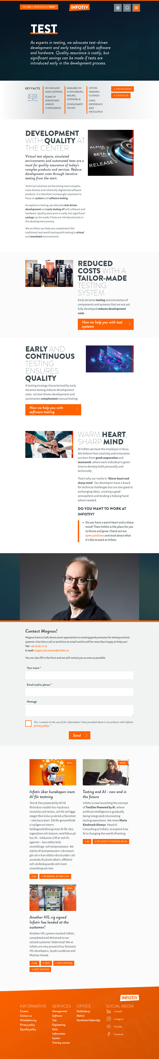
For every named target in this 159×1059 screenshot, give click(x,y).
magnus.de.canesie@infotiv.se (51, 650)
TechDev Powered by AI (112, 841)
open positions (94, 535)
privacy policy (41, 725)
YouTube (118, 1026)
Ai (35, 876)
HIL (35, 963)
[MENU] (136, 8)
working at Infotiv (56, 876)
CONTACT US (122, 95)
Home (27, 7)
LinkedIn (118, 1011)
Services (40, 7)
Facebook (118, 1034)
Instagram (119, 1019)
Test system (64, 963)
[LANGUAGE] (118, 8)
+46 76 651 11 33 (38, 646)
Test (47, 963)
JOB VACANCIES (124, 88)
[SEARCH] (127, 8)
